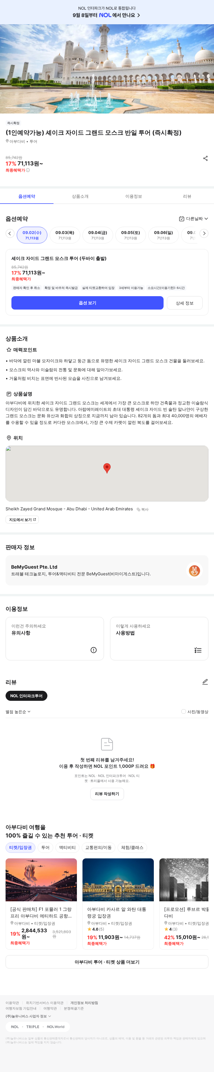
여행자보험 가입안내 (21, 1008)
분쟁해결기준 (74, 1008)
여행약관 (50, 1008)
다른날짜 (194, 218)
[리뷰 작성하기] (205, 682)
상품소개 (80, 196)
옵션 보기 (87, 302)
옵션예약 (26, 196)
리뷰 (187, 196)
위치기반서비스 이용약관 (45, 1003)
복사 (145, 509)
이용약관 (12, 1003)
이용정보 (133, 196)
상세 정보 (185, 303)
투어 (45, 847)
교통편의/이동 (98, 847)
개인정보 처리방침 (84, 1003)
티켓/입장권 (20, 847)
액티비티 (67, 847)
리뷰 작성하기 (107, 793)
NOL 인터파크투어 (26, 695)
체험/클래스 (132, 847)
